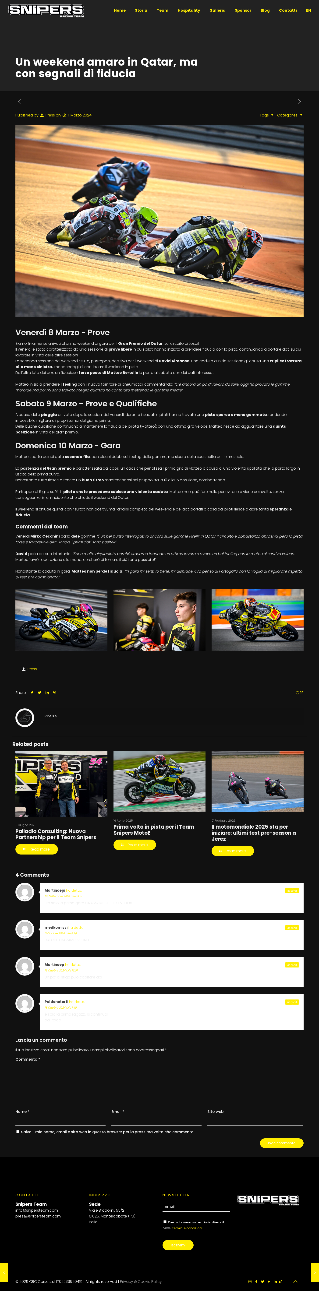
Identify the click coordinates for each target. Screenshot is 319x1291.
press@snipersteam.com (38, 1216)
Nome (22, 1111)
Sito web (215, 1111)
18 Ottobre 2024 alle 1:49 (61, 1008)
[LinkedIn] (275, 1281)
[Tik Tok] (280, 1281)
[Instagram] (250, 1281)
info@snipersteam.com (36, 1210)
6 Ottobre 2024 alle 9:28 (61, 933)
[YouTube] (268, 1281)
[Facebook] (256, 1281)
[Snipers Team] (46, 10)
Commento (27, 1059)
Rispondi (292, 891)
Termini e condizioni (187, 1228)
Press (50, 115)
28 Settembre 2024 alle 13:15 (63, 896)
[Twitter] (262, 1281)
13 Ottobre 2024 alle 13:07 (61, 970)
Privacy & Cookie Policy (141, 1281)
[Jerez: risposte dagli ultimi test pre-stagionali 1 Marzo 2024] (4, 1272)
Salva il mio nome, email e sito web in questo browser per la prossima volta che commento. (108, 1132)
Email (117, 1111)
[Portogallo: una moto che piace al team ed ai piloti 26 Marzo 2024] (315, 1272)
